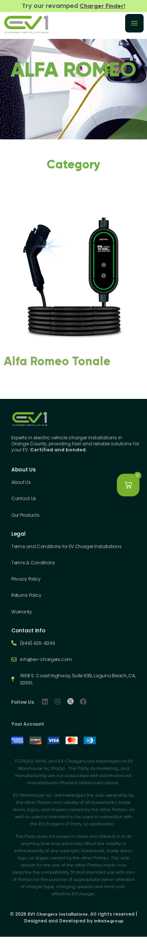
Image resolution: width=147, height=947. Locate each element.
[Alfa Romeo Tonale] (73, 345)
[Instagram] (57, 701)
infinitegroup (108, 921)
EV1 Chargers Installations (58, 914)
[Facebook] (83, 701)
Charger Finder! (102, 5)
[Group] (70, 701)
